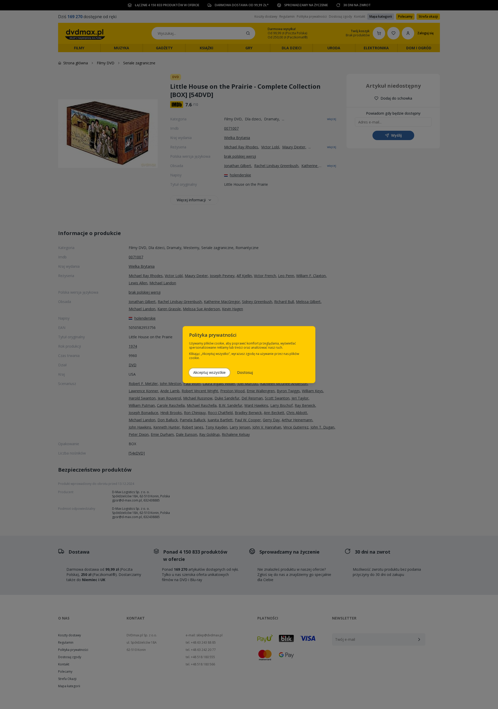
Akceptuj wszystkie (209, 372)
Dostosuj (245, 372)
